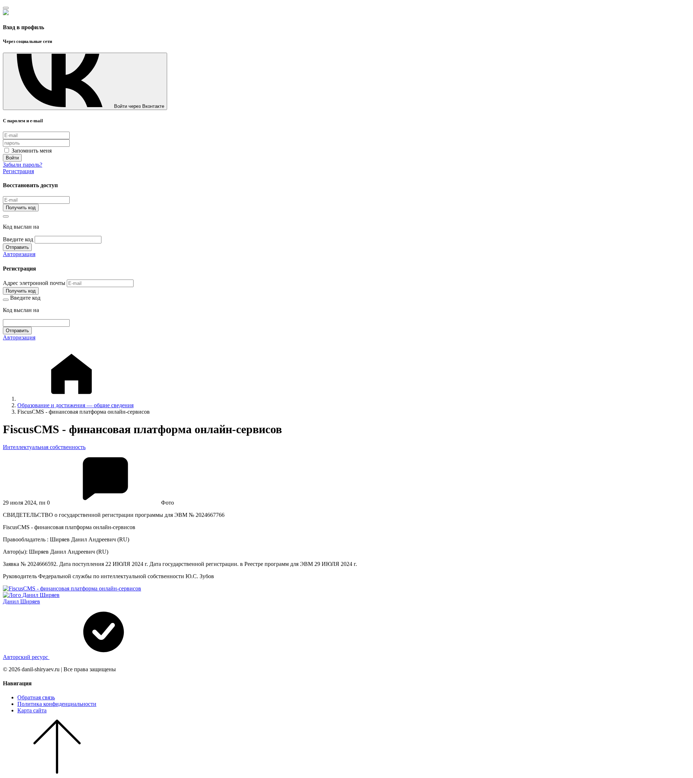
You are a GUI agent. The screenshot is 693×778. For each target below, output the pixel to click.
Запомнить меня (31, 151)
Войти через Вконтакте (139, 106)
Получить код (21, 207)
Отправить (17, 247)
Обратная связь (36, 697)
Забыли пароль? (22, 165)
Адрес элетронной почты (34, 283)
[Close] (6, 8)
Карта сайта (32, 710)
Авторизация (19, 254)
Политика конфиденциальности (56, 704)
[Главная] (71, 399)
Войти (12, 158)
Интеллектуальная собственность (44, 447)
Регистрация (18, 171)
